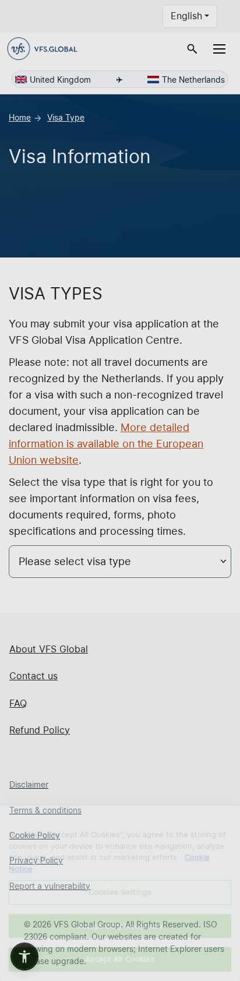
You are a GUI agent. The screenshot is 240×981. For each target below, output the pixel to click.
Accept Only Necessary (120, 925)
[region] (120, 893)
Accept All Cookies (119, 959)
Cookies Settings (120, 892)
